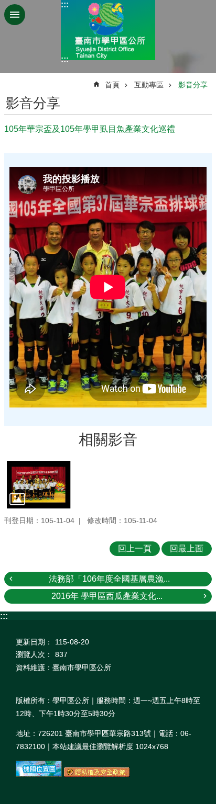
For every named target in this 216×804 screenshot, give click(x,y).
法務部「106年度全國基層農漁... (109, 578)
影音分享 (193, 85)
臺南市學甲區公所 (108, 30)
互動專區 (149, 85)
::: (65, 4)
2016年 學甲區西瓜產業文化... (107, 596)
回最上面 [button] (186, 548)
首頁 (112, 85)
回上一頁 (135, 548)
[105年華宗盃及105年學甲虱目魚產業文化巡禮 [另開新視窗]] (39, 484)
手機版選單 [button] (14, 14)
